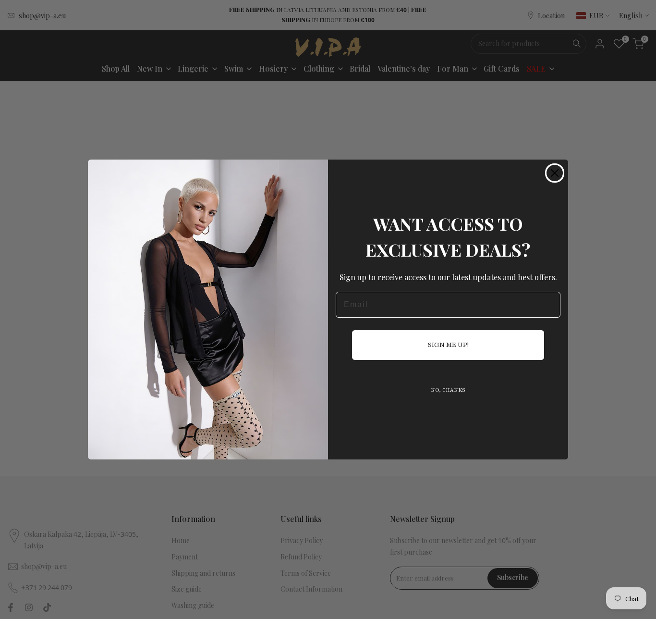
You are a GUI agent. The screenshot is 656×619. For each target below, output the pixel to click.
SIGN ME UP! (448, 344)
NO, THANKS (448, 390)
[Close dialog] (554, 173)
